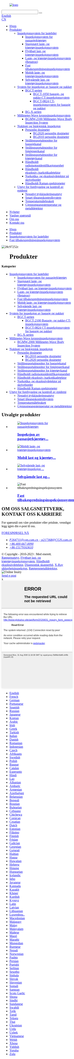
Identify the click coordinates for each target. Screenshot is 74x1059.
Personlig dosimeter (37, 129)
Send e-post (9, 575)
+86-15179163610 (21, 547)
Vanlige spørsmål (20, 215)
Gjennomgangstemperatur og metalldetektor (44, 406)
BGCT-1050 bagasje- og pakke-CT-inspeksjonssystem (51, 95)
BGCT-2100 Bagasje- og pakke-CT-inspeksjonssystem (48, 322)
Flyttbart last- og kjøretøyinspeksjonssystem (41, 52)
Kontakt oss (16, 222)
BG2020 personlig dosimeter (51, 133)
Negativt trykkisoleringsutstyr (43, 194)
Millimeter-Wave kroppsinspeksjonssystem (43, 115)
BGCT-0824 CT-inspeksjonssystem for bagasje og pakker (51, 104)
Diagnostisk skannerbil (39, 565)
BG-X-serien (33, 112)
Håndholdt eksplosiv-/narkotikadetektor (42, 170)
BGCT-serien (33, 90)
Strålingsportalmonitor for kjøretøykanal (41, 156)
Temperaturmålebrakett (39, 201)
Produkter (15, 29)
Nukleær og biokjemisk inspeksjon (39, 126)
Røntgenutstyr (10, 557)
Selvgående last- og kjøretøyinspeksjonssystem (41, 81)
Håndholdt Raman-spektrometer (45, 183)
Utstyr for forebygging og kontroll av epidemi (37, 392)
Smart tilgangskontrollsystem (43, 197)
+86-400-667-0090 (21, 543)
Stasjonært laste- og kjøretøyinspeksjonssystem (41, 45)
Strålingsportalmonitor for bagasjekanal (41, 363)
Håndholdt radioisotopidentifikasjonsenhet (44, 163)
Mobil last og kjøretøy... (36, 458)
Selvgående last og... (33, 477)
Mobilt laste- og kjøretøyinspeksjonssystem (41, 74)
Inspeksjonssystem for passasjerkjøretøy (39, 38)
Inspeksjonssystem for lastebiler (37, 33)
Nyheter (14, 212)
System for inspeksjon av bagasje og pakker (44, 87)
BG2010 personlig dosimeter (51, 137)
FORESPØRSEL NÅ (15, 533)
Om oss (14, 219)
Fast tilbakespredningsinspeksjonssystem (47, 67)
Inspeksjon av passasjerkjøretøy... (32, 436)
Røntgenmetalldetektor (43, 568)
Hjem (12, 26)
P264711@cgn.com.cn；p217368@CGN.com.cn (40, 540)
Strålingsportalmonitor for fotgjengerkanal (41, 149)
